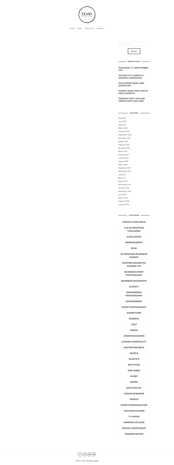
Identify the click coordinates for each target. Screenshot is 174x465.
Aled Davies (134, 236)
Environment (134, 301)
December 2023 (124, 138)
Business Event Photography (134, 273)
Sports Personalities (134, 405)
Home (72, 28)
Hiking (134, 330)
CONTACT (100, 28)
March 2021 (122, 151)
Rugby (134, 376)
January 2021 (123, 158)
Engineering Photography (134, 294)
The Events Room (134, 411)
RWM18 (134, 382)
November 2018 (124, 185)
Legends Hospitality (134, 341)
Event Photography (134, 307)
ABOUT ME (89, 28)
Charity (134, 286)
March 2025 (122, 128)
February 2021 (123, 155)
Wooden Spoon (134, 434)
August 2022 (123, 141)
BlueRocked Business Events (134, 255)
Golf (134, 324)
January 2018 (123, 204)
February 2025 (123, 131)
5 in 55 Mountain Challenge (134, 229)
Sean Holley (134, 387)
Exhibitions (134, 312)
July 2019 (122, 175)
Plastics (134, 359)
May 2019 (122, 178)
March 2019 (122, 181)
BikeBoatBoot (134, 242)
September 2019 (124, 171)
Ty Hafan (134, 416)
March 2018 (122, 198)
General (134, 318)
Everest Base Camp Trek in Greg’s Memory (133, 92)
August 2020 (123, 161)
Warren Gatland (134, 422)
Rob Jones (134, 370)
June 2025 (122, 121)
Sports (134, 399)
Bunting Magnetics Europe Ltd (134, 264)
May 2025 (122, 125)
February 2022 (123, 145)
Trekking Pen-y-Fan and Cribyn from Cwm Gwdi (131, 99)
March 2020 (122, 165)
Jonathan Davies (134, 336)
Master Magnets (134, 347)
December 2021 (124, 148)
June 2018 (122, 195)
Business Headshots (134, 281)
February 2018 (123, 201)
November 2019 (124, 168)
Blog (80, 28)
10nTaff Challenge (134, 222)
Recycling (134, 364)
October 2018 (123, 188)
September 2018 (124, 191)
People (134, 353)
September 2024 (124, 135)
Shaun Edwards (134, 393)
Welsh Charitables (134, 428)
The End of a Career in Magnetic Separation (130, 76)
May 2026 (122, 118)
